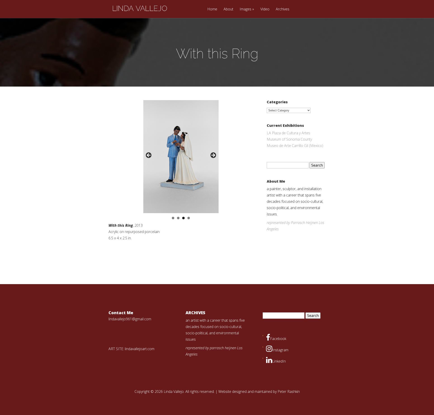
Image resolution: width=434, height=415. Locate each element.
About (228, 9)
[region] (181, 156)
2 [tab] (178, 218)
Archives (282, 9)
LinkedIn (279, 361)
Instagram (280, 349)
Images (245, 9)
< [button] (149, 155)
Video (264, 9)
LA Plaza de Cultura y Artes (288, 132)
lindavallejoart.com (139, 348)
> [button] (213, 155)
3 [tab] (183, 218)
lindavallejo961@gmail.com (129, 318)
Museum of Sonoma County (289, 139)
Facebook (278, 338)
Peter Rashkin (289, 391)
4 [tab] (188, 218)
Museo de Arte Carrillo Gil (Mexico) (295, 145)
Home (212, 9)
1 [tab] (173, 218)
